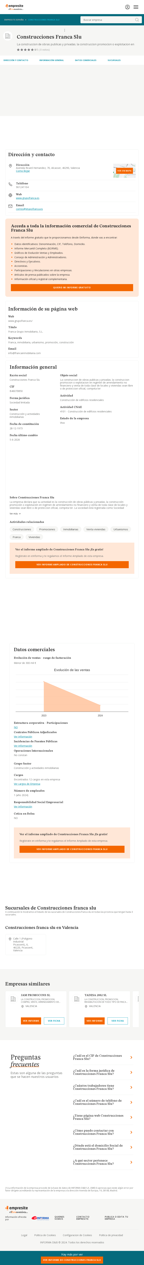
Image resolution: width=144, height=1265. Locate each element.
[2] (22, 49)
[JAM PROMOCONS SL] (13, 999)
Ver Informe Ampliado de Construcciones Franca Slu (72, 564)
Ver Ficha (54, 1020)
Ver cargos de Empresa (27, 783)
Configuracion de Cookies (77, 1235)
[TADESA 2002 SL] (77, 999)
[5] (32, 49)
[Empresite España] (15, 7)
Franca (17, 537)
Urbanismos (120, 529)
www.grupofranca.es (27, 198)
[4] (29, 49)
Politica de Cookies (45, 1235)
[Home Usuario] (127, 7)
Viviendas (34, 537)
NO (16, 727)
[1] (18, 49)
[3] (25, 49)
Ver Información (23, 736)
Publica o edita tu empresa (116, 1217)
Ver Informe (31, 1020)
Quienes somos (59, 1217)
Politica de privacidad (111, 1235)
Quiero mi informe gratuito (72, 287)
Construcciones (22, 529)
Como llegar (23, 171)
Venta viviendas (95, 529)
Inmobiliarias (70, 529)
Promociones (47, 529)
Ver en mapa (124, 171)
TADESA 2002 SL (95, 995)
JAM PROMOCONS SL (35, 995)
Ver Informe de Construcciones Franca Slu (72, 1259)
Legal (24, 1235)
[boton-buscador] (137, 19)
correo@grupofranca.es (29, 209)
